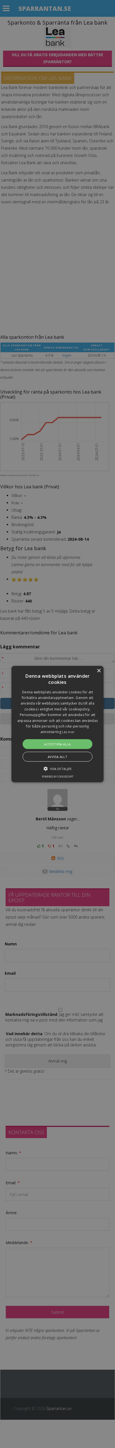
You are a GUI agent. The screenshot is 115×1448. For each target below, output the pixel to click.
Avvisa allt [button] (57, 757)
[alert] (57, 724)
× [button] (99, 670)
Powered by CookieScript (57, 776)
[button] (57, 724)
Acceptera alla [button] (57, 744)
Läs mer (68, 732)
